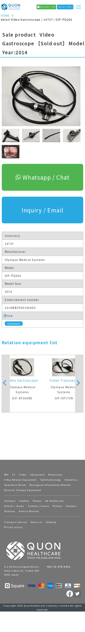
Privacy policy (13, 527)
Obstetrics (71, 479)
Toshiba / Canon (38, 506)
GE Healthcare (54, 500)
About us (36, 522)
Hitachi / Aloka (14, 506)
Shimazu (9, 511)
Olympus (10, 500)
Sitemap (51, 522)
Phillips (57, 506)
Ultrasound (37, 474)
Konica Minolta (29, 511)
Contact (14, 324)
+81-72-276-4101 (59, 566)
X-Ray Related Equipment (20, 479)
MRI (6, 474)
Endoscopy (55, 474)
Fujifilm (24, 500)
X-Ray (22, 474)
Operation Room (15, 484)
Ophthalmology (50, 479)
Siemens (71, 506)
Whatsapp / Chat (46, 177)
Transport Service (15, 522)
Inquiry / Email (42, 210)
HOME (5, 16)
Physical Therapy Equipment (22, 490)
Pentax (37, 500)
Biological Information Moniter (50, 484)
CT (14, 474)
